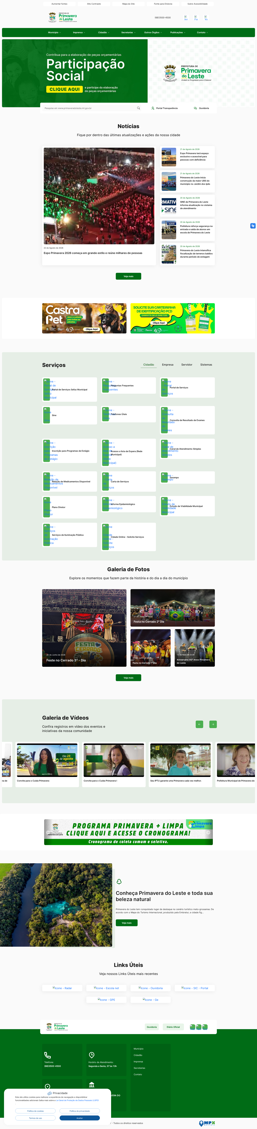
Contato (138, 1074)
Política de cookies (35, 1111)
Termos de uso (35, 1118)
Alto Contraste (94, 4)
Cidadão (138, 1055)
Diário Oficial (173, 1027)
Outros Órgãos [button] (152, 32)
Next (213, 724)
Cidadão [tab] (148, 364)
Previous (199, 724)
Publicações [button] (176, 32)
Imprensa (138, 1061)
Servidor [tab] (186, 364)
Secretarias (139, 1068)
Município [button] (53, 32)
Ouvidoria (152, 1027)
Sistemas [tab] (206, 364)
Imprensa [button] (78, 32)
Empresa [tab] (167, 364)
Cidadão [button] (102, 32)
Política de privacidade (80, 1111)
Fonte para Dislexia (163, 4)
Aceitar (80, 1118)
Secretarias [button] (127, 32)
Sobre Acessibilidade (198, 4)
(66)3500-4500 (163, 17)
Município (138, 1048)
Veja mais (128, 276)
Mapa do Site (128, 4)
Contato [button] (201, 32)
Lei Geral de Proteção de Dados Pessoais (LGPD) (77, 1100)
